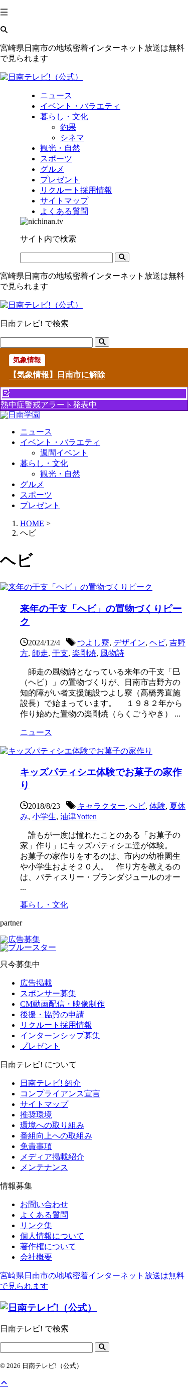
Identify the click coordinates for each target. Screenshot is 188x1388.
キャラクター (101, 806)
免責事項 (36, 1146)
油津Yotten (78, 816)
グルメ (32, 484)
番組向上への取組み (56, 1135)
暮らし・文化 (44, 463)
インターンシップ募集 (60, 1035)
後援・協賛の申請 (52, 1014)
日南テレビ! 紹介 (50, 1083)
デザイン (129, 642)
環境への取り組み (52, 1125)
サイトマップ (44, 1104)
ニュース (36, 431)
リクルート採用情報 (56, 1025)
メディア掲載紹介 (52, 1156)
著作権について (48, 1246)
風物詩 (112, 653)
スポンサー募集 (48, 993)
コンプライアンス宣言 (60, 1093)
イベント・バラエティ (60, 442)
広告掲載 (36, 983)
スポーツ (36, 495)
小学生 (44, 816)
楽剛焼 (84, 653)
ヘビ (157, 642)
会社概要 (36, 1257)
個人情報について (52, 1236)
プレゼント (40, 505)
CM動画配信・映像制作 (62, 1004)
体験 (157, 806)
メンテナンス (44, 1167)
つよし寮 (93, 642)
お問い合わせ (44, 1204)
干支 (60, 653)
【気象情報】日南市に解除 (57, 374)
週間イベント (64, 452)
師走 (40, 653)
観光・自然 (60, 474)
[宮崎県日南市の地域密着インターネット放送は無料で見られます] (41, 77)
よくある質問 (44, 1215)
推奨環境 (36, 1114)
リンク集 (36, 1225)
